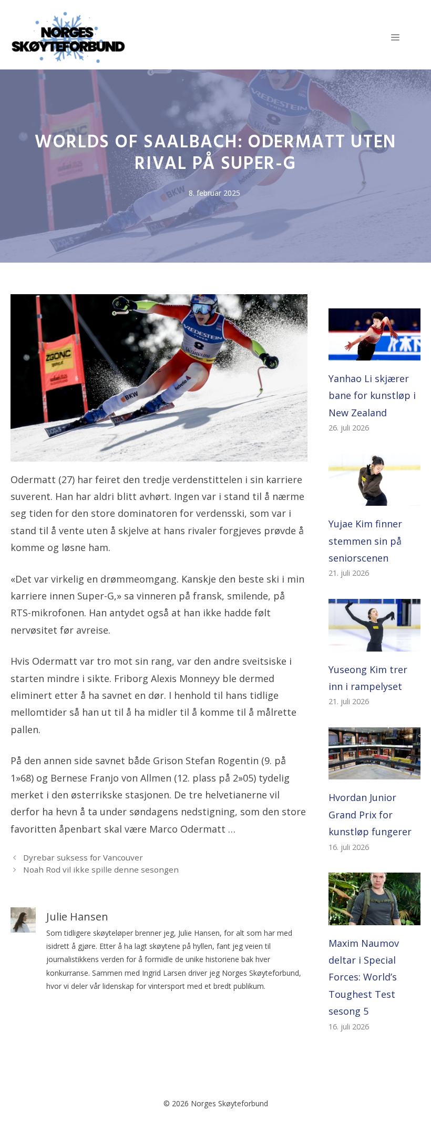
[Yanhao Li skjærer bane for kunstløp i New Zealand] (374, 352)
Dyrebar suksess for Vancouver (83, 857)
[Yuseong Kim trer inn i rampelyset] (374, 642)
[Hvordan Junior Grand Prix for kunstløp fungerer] (374, 771)
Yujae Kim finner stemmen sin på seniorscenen (365, 540)
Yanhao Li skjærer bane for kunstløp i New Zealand (372, 395)
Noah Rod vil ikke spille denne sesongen (101, 869)
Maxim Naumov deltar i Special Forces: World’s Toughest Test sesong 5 (364, 977)
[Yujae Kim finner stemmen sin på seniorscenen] (374, 497)
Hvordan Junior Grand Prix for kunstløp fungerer (370, 814)
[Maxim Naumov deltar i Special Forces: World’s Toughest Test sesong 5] (374, 916)
